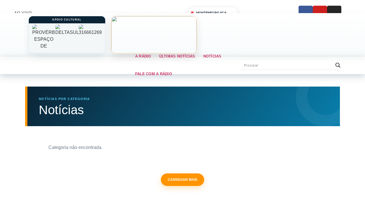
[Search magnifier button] (338, 65)
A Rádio (143, 56)
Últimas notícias (177, 56)
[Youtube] (320, 13)
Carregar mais (182, 180)
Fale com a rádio (153, 74)
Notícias (212, 56)
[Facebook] (306, 13)
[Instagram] (334, 13)
